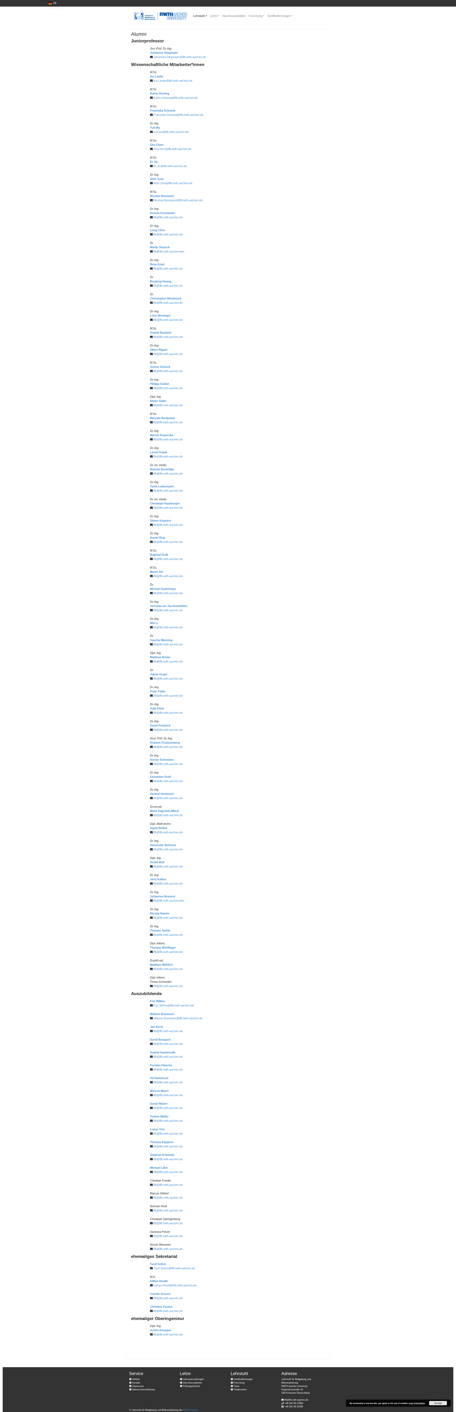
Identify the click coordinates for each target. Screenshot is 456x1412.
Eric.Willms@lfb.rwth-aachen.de (174, 1005)
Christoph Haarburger (165, 503)
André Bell (157, 862)
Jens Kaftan (158, 879)
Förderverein (240, 1389)
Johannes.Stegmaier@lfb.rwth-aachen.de (180, 57)
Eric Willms (157, 1001)
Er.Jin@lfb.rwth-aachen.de (170, 166)
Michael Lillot (159, 1167)
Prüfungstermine (191, 1386)
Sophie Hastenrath (162, 1052)
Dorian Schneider (162, 759)
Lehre (213, 15)
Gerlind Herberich (162, 793)
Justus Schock (160, 366)
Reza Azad (157, 264)
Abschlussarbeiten (234, 15)
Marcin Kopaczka (161, 435)
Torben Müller (159, 1116)
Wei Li (154, 623)
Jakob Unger (158, 674)
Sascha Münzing (161, 640)
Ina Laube (156, 76)
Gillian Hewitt (158, 1281)
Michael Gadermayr (163, 588)
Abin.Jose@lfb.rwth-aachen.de (173, 183)
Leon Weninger (160, 315)
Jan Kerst (156, 1026)
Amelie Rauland (160, 332)
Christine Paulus (161, 1306)
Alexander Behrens (163, 845)
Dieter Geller (158, 401)
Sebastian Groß (160, 776)
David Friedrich (160, 725)
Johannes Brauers (162, 896)
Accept (438, 1403)
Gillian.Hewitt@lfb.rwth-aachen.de (175, 1285)
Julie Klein (157, 708)
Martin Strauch (160, 247)
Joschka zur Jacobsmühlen (168, 606)
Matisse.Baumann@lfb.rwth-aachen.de (178, 1018)
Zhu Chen (156, 144)
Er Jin (154, 161)
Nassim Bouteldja (162, 469)
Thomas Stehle (160, 930)
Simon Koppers (160, 520)
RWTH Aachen (190, 1410)
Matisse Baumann (162, 1014)
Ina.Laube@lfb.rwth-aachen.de (173, 80)
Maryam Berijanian (162, 418)
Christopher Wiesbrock (165, 298)
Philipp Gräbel (159, 383)
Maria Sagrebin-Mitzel (164, 811)
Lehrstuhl (199, 15)
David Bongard (160, 1039)
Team (236, 1386)
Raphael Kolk (159, 554)
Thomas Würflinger (163, 947)
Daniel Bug (157, 537)
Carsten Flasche (161, 1065)
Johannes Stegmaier (164, 52)
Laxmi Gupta (158, 452)
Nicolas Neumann (162, 196)
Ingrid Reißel (158, 828)
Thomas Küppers (161, 1142)
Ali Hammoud (159, 1078)
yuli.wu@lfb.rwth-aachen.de (171, 131)
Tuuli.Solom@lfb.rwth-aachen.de (174, 1268)
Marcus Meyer (159, 1090)
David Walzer (158, 1103)
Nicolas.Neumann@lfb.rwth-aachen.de (178, 200)
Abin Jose (157, 178)
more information (417, 1403)
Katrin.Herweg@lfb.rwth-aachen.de (176, 97)
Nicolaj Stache (159, 913)
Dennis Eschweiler (162, 213)
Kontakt (135, 1382)
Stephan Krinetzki (162, 1154)
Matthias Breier (160, 657)
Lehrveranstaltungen (193, 1379)
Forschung (255, 15)
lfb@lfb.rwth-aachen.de (168, 217)
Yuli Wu (155, 127)
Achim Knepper (160, 1330)
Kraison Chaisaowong (165, 742)
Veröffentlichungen (279, 15)
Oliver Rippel (158, 349)
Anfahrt (135, 1379)
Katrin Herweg (159, 93)
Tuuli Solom (158, 1264)
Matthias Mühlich (161, 964)
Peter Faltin (157, 691)
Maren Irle (156, 571)
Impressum (137, 1386)
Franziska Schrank (162, 110)
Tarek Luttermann (162, 486)
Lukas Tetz (157, 1129)
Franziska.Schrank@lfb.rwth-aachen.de (178, 114)
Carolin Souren (160, 1293)
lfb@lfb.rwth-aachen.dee (169, 251)
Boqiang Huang (160, 281)
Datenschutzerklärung (143, 1389)
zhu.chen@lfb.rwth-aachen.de (172, 149)
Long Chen (157, 230)
